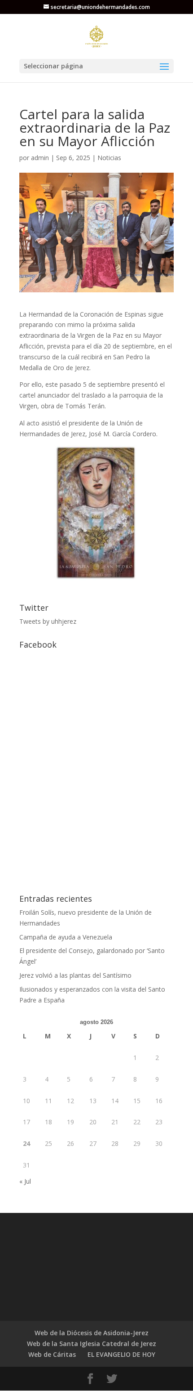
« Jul (25, 1181)
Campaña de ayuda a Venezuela (65, 937)
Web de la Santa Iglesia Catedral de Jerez (91, 1343)
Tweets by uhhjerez (47, 621)
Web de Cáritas (52, 1354)
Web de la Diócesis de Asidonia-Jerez (92, 1332)
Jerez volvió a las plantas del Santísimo (75, 975)
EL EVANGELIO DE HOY (121, 1354)
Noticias (109, 157)
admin (40, 157)
